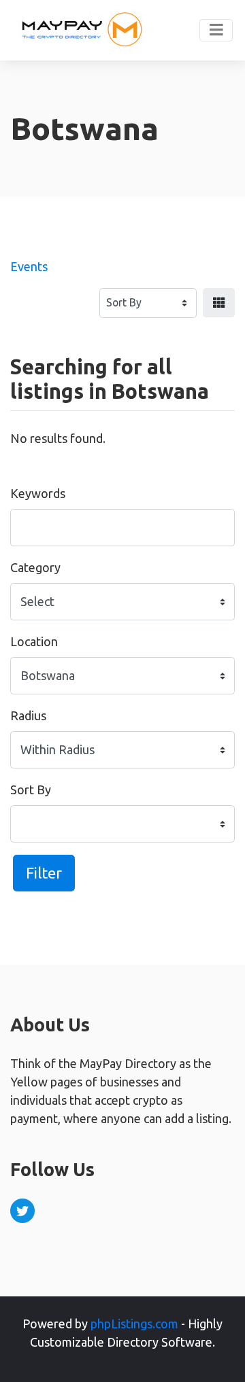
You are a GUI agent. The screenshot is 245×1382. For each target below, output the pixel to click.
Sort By (30, 789)
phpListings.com (134, 1323)
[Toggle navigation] (216, 30)
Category (35, 567)
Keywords (37, 493)
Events (29, 266)
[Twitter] (22, 1211)
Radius (28, 715)
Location (34, 641)
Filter (44, 872)
